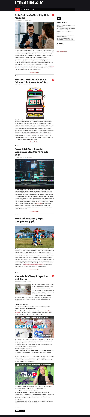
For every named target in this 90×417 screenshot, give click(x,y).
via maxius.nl (39, 203)
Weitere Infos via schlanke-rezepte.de (37, 133)
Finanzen (18, 407)
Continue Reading (34, 72)
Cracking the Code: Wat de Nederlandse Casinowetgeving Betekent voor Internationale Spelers (31, 152)
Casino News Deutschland (62, 51)
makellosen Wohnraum (40, 288)
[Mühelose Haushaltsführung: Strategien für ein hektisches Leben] (23, 289)
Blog (33, 9)
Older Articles (20, 410)
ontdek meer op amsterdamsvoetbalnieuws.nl (33, 264)
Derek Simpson (29, 20)
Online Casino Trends (25, 9)
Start (17, 9)
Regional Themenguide (29, 3)
